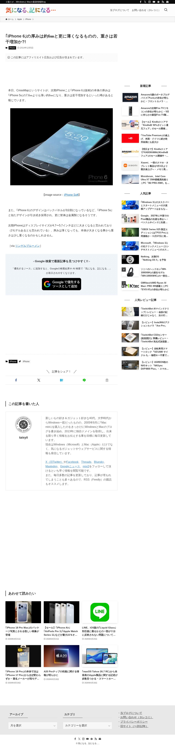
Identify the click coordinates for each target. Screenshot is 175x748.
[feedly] (158, 2)
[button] (16, 380)
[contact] (167, 2)
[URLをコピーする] (107, 380)
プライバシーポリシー (134, 721)
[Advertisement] (61, 75)
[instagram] (149, 2)
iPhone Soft (71, 194)
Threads (86, 461)
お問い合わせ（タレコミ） (136, 717)
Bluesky (99, 461)
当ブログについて (131, 713)
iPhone (12, 48)
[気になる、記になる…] (30, 10)
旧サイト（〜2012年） (134, 726)
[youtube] (154, 2)
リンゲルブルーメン (27, 245)
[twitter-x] (145, 2)
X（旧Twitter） (54, 461)
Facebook (72, 461)
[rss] (163, 2)
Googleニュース (70, 466)
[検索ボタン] (166, 10)
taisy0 (23, 437)
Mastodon (51, 466)
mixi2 (86, 466)
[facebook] (140, 2)
